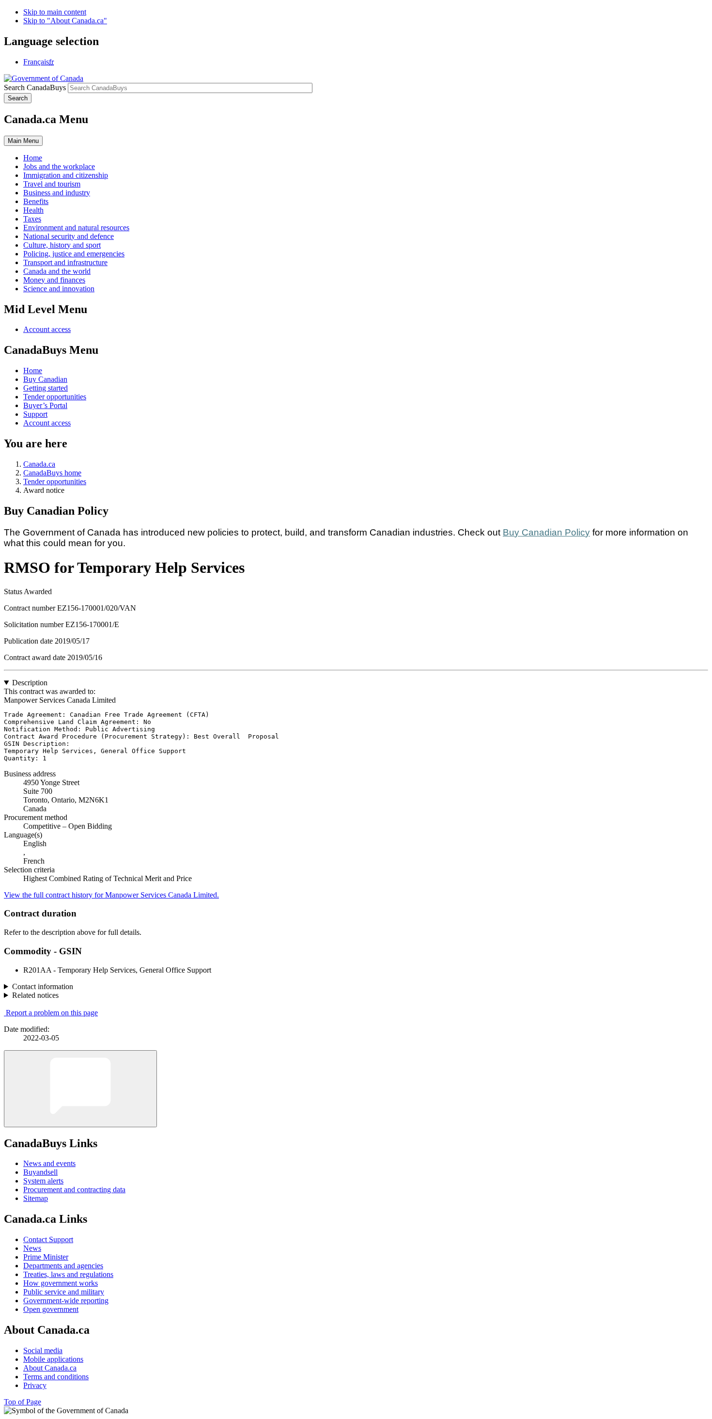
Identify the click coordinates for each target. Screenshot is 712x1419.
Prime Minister (45, 1257)
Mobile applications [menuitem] (53, 1359)
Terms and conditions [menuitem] (56, 1376)
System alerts (43, 1181)
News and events (49, 1163)
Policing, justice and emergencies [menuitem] (73, 254)
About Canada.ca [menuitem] (50, 1368)
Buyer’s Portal (45, 405)
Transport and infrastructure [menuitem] (65, 262)
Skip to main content (54, 12)
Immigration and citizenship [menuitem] (65, 175)
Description (29, 682)
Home (32, 370)
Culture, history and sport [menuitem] (62, 245)
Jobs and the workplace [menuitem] (59, 166)
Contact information (42, 986)
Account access (47, 329)
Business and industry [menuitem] (56, 193)
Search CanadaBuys (35, 87)
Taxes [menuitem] (32, 219)
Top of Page (22, 1402)
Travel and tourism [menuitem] (51, 184)
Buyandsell (40, 1172)
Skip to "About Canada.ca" (65, 20)
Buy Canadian (45, 379)
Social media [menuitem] (42, 1350)
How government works (60, 1283)
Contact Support (48, 1239)
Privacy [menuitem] (34, 1385)
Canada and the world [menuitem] (57, 271)
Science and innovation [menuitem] (58, 288)
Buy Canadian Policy (546, 532)
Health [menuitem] (33, 210)
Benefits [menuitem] (35, 201)
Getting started (45, 388)
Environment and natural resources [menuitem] (76, 227)
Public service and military (63, 1292)
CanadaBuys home (52, 473)
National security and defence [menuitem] (68, 236)
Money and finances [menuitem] (54, 280)
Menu (23, 140)
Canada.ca (39, 464)
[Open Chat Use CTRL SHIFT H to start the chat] (80, 1088)
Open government (50, 1309)
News (32, 1248)
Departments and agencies (63, 1265)
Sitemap (35, 1198)
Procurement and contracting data (74, 1189)
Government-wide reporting (65, 1300)
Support (35, 414)
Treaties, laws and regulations (68, 1274)
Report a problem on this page (52, 1013)
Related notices (35, 995)
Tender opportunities (54, 397)
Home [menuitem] (32, 158)
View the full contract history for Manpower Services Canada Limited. (111, 895)
